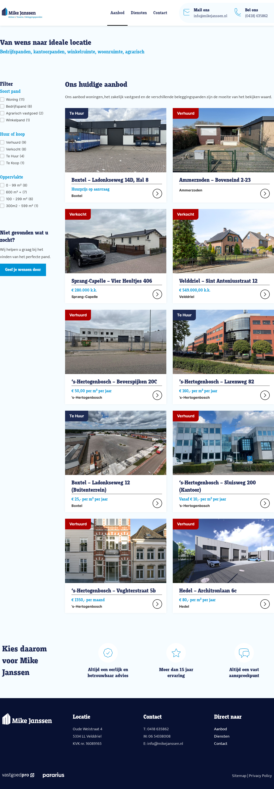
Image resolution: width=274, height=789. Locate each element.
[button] (26, 99)
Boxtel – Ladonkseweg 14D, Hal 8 (110, 180)
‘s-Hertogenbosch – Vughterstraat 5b (113, 591)
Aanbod (117, 13)
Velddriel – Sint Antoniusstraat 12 (218, 281)
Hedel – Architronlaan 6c (208, 591)
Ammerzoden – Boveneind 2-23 (215, 180)
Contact (160, 13)
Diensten (139, 13)
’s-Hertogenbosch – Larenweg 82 (216, 382)
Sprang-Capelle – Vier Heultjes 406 (111, 281)
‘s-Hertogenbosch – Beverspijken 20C (114, 382)
